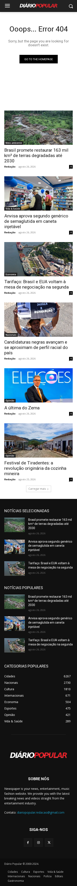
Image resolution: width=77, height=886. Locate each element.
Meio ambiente (14, 142)
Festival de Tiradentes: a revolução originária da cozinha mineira (35, 468)
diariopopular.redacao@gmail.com (40, 812)
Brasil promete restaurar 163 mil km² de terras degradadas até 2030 (36, 155)
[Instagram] (38, 842)
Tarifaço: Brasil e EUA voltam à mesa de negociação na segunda (36, 284)
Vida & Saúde (13, 208)
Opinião (10, 400)
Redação (9, 166)
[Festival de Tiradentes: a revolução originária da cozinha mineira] (38, 440)
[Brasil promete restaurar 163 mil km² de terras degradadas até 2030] (38, 128)
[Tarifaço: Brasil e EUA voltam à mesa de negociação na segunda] (38, 259)
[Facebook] (28, 842)
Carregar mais (37, 489)
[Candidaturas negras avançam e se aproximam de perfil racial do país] (38, 319)
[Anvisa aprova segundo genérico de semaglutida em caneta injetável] (38, 193)
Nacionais (11, 334)
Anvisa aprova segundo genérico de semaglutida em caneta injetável (36, 221)
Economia (11, 274)
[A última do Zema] (38, 385)
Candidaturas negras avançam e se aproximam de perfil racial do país (36, 347)
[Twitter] (49, 842)
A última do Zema (22, 407)
